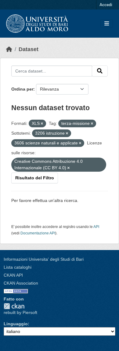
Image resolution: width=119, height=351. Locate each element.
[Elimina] (42, 123)
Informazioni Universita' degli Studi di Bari (44, 259)
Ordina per (22, 89)
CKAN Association (21, 283)
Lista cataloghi (17, 267)
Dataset (28, 49)
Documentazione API (37, 233)
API (96, 227)
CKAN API (13, 275)
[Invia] (100, 71)
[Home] (9, 49)
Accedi (105, 4)
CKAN (14, 306)
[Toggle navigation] (106, 23)
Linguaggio (16, 323)
